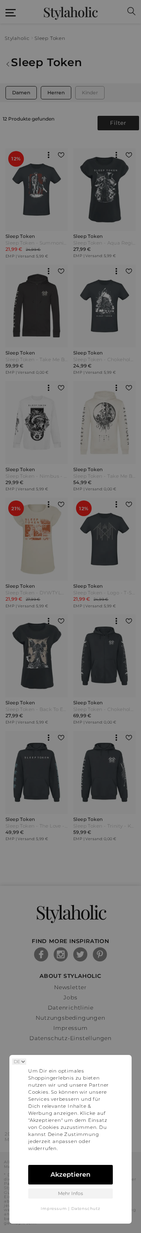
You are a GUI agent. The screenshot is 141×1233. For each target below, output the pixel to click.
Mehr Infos (70, 1193)
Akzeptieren (70, 1174)
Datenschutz (85, 1208)
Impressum (54, 1208)
